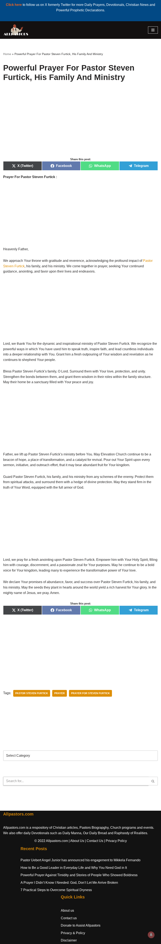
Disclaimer (69, 940)
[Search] (153, 781)
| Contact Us (94, 841)
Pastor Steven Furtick (31, 693)
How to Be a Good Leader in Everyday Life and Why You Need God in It (74, 867)
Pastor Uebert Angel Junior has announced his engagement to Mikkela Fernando (80, 860)
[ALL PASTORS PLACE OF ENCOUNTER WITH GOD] (15, 30)
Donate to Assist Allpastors (80, 925)
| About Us (76, 841)
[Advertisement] (80, 124)
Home (7, 54)
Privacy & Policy (73, 933)
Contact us (69, 918)
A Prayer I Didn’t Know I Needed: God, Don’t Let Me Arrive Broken (69, 882)
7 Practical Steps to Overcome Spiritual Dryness (56, 890)
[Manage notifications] (151, 934)
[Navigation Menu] (153, 30)
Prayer (59, 693)
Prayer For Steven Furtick (90, 693)
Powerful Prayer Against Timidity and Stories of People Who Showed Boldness (79, 875)
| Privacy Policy (115, 841)
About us (67, 910)
